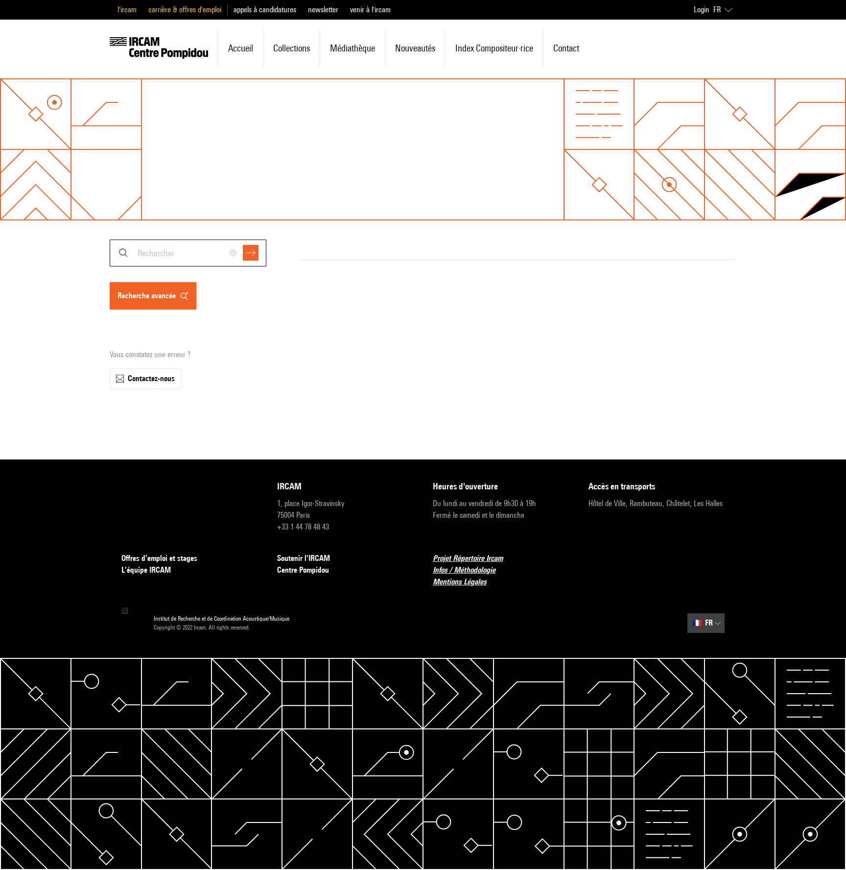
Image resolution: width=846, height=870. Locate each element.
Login (701, 9)
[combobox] (188, 253)
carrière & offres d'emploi (184, 9)
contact (566, 48)
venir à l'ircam (370, 9)
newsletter (323, 9)
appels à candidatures (265, 9)
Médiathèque (352, 48)
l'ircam (127, 9)
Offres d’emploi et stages (159, 558)
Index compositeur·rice (494, 48)
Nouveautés (415, 48)
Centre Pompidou (303, 570)
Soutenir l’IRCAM (303, 558)
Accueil (240, 48)
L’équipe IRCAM (146, 570)
